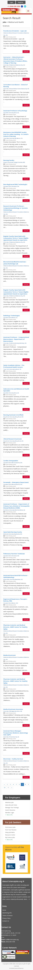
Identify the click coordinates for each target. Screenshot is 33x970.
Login (11, 2)
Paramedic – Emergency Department (16, 482)
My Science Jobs (10, 837)
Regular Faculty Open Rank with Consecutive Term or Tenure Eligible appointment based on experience (15, 238)
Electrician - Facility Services (13, 759)
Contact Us (5, 921)
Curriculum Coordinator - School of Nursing (15, 85)
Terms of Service (7, 915)
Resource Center (10, 835)
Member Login (9, 812)
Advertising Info (7, 913)
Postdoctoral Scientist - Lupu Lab (15, 31)
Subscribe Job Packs (11, 805)
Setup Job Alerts (10, 832)
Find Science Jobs (10, 827)
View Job (26, 51)
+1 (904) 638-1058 (14, 6)
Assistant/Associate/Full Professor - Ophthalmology (15, 576)
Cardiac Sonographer (10, 460)
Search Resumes (10, 810)
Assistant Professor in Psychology (15, 111)
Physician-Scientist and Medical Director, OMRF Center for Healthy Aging (15, 627)
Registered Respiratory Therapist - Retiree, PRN (15, 600)
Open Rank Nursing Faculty (12, 532)
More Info (10, 815)
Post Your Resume (10, 830)
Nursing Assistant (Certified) (13, 415)
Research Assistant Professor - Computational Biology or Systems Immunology (15, 208)
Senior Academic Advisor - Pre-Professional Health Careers (14, 366)
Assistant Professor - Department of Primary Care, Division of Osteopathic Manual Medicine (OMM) (16, 506)
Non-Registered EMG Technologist (15, 184)
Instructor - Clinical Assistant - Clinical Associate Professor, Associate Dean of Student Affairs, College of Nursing (15, 60)
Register (20, 2)
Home (4, 910)
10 (4, 787)
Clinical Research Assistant (12, 439)
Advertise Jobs (9, 802)
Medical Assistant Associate (13, 709)
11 (8, 787)
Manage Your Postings (12, 807)
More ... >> (27, 899)
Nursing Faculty (8, 160)
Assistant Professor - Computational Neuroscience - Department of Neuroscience (16, 339)
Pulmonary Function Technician (14, 554)
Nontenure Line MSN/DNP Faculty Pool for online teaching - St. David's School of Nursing (16, 134)
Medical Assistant (9, 655)
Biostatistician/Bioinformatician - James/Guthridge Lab (15, 263)
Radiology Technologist (11, 315)
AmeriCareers (14, 968)
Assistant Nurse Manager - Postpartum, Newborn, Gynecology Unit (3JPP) (15, 733)
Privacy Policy (6, 918)
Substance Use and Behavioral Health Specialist (16, 390)
